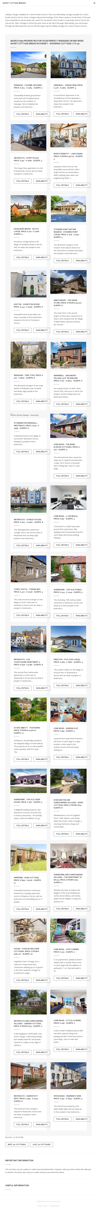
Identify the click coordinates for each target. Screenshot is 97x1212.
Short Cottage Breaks (14, 3)
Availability (42, 114)
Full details (22, 114)
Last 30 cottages (42, 1144)
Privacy (55, 1206)
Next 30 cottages (17, 1144)
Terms (42, 1206)
